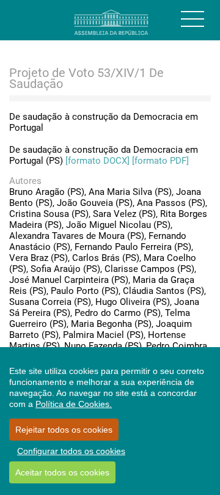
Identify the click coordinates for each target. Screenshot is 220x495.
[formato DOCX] (97, 160)
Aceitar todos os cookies (62, 472)
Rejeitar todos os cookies (63, 430)
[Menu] (192, 19)
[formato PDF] (160, 160)
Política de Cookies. (73, 404)
